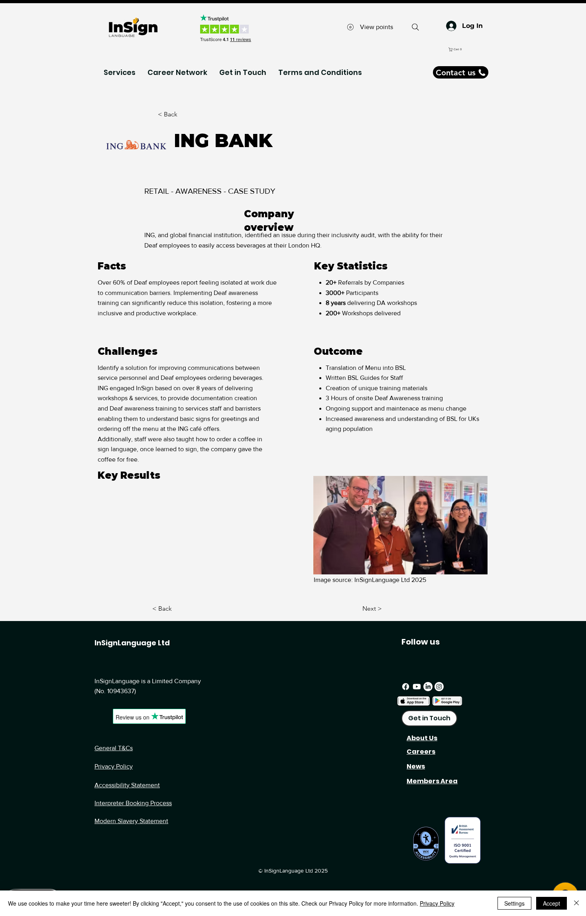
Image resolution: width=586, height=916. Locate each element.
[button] (488, 49)
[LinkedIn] (428, 686)
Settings (514, 903)
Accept (551, 903)
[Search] (415, 27)
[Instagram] (439, 686)
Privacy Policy (113, 766)
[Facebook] (405, 686)
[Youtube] (416, 686)
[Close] (576, 903)
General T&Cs (113, 748)
